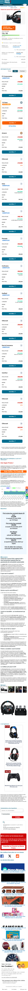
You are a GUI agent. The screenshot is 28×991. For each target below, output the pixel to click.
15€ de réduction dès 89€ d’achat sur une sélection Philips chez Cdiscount (13, 951)
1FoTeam (18, 53)
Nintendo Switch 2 (7, 4)
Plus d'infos (13, 126)
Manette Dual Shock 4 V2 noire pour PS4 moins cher (13, 785)
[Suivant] (24, 4)
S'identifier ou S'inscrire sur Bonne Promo (13, 847)
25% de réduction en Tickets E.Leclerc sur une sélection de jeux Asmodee (13, 905)
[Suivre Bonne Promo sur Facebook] (2, 856)
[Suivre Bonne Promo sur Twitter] (9, 856)
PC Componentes (17, 46)
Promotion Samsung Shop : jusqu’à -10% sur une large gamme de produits (13, 928)
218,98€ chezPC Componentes (7, 27)
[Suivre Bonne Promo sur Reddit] (17, 856)
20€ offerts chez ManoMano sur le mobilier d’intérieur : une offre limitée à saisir (13, 871)
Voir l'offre (11, 95)
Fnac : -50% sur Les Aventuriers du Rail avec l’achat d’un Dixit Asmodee (13, 939)
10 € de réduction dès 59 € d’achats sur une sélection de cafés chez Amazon (13, 894)
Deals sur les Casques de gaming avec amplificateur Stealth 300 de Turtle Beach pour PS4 (13, 741)
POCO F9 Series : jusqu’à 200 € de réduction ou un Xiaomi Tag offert (13, 882)
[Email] (27, 500)
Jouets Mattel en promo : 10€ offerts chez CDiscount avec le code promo (13, 917)
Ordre (18, 817)
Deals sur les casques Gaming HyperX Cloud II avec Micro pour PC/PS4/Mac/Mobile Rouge (13, 763)
